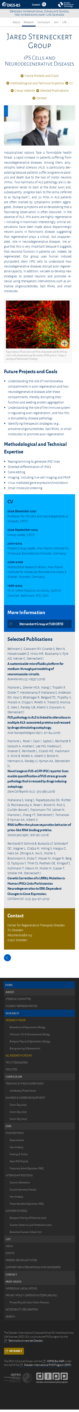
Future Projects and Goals (42, 76)
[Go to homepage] (11, 4)
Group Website (24, 90)
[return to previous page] (7, 957)
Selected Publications (54, 90)
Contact (41, 98)
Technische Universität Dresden (25, 1340)
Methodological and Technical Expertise (37, 83)
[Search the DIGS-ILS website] (44, 4)
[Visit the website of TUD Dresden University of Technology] (66, 4)
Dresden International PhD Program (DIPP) (47, 1365)
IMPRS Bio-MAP (55, 1361)
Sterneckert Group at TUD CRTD (41, 623)
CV (71, 83)
